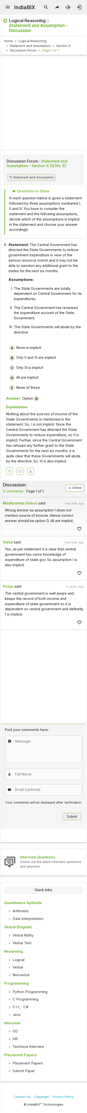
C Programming (25, 999)
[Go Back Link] (9, 471)
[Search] (46, 7)
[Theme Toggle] (68, 7)
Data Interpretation (28, 919)
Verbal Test (22, 943)
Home (8, 41)
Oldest (77, 488)
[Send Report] (30, 471)
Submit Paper (24, 1071)
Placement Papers (28, 1063)
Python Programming (30, 992)
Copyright (41, 1097)
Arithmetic (21, 911)
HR (15, 1039)
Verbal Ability (23, 935)
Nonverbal (21, 975)
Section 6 (63, 46)
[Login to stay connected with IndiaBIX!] (79, 7)
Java (16, 1014)
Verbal (18, 967)
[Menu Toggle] (8, 7)
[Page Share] (57, 7)
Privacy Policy (62, 1097)
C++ (16, 1007)
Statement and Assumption (30, 46)
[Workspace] (20, 471)
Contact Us (22, 1097)
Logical (18, 960)
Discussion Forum (23, 50)
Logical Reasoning (32, 41)
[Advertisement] (43, 103)
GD (15, 1031)
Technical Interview (28, 1046)
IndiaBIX (24, 7)
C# (25, 1007)
